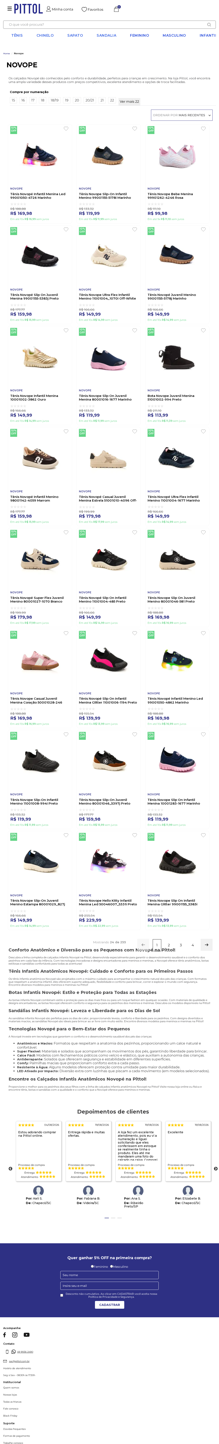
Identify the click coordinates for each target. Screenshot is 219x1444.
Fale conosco (10, 1408)
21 (102, 100)
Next (216, 1169)
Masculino (174, 35)
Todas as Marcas (12, 1401)
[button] (113, 92)
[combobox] (109, 25)
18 (42, 100)
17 (32, 100)
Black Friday (10, 1415)
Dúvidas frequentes (14, 1429)
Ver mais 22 (129, 101)
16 (23, 100)
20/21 (90, 100)
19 (66, 100)
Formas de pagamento (16, 1436)
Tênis (17, 35)
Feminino (139, 35)
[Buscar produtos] (209, 24)
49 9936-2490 (25, 1351)
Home (6, 53)
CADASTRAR (109, 1305)
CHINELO (45, 35)
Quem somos (11, 1387)
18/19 (55, 100)
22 (112, 100)
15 (13, 100)
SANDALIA (106, 35)
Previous (10, 1169)
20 (77, 100)
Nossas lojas (10, 1394)
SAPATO (75, 35)
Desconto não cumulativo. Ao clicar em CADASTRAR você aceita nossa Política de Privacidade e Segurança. (111, 1295)
